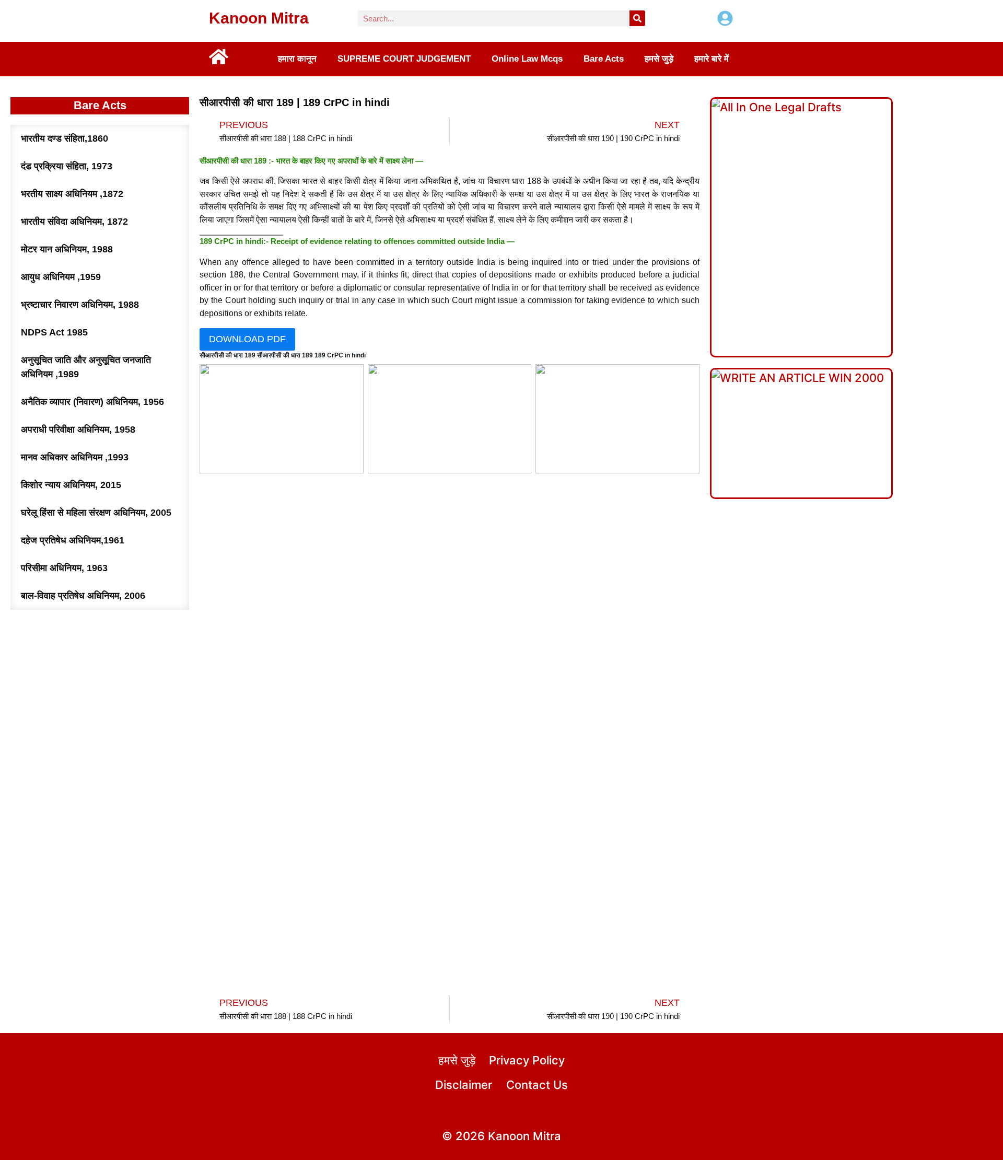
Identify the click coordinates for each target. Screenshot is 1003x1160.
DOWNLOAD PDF (247, 339)
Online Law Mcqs (527, 59)
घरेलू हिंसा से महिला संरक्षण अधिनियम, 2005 (96, 512)
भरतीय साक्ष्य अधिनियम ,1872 (72, 194)
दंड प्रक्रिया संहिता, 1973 (66, 166)
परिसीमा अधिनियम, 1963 (64, 568)
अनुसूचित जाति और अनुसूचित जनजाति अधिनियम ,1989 (86, 367)
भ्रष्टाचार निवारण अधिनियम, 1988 (80, 304)
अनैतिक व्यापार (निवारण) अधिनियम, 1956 (92, 402)
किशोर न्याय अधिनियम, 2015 (71, 485)
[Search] (637, 18)
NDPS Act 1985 (54, 332)
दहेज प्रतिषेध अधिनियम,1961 (72, 540)
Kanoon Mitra (259, 18)
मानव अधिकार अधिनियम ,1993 (75, 457)
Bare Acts (604, 59)
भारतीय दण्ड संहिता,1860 (64, 138)
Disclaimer (463, 1085)
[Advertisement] (449, 602)
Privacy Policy (527, 1060)
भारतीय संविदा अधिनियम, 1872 (74, 221)
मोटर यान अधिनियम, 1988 (67, 249)
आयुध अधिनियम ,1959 (61, 277)
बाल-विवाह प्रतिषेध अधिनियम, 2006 (83, 595)
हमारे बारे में (711, 59)
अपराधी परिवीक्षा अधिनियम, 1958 (78, 429)
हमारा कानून (297, 59)
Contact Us (537, 1085)
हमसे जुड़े (659, 59)
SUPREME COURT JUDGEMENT (404, 59)
